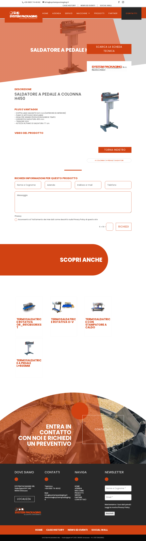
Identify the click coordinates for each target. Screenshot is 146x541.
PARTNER (113, 13)
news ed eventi (88, 5)
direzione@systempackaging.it (58, 498)
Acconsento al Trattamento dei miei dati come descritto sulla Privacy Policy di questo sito (58, 219)
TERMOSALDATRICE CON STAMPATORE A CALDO (97, 323)
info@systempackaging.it (56, 495)
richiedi (123, 226)
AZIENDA (56, 13)
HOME (45, 13)
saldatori (118, 160)
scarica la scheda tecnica (109, 49)
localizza (24, 499)
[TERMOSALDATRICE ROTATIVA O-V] (63, 307)
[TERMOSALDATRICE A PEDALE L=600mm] (29, 348)
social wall (106, 5)
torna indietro (115, 150)
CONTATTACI (80, 499)
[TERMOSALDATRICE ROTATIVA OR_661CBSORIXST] (29, 307)
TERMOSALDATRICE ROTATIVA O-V (63, 320)
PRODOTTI (99, 13)
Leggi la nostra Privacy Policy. (117, 507)
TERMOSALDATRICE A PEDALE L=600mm (29, 363)
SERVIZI (69, 13)
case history (69, 5)
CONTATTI (131, 13)
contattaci (103, 429)
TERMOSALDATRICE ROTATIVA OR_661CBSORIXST (29, 323)
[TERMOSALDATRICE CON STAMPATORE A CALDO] (97, 307)
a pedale (109, 160)
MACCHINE (82, 13)
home (38, 530)
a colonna (100, 160)
